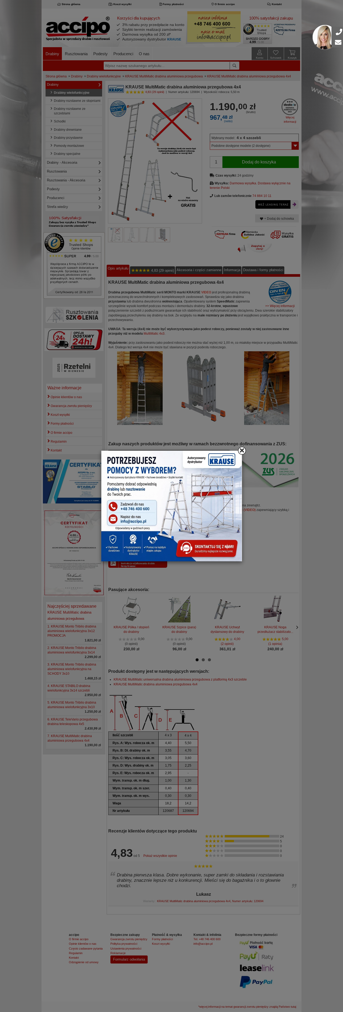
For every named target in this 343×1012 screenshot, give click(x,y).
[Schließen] (242, 451)
